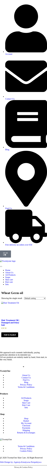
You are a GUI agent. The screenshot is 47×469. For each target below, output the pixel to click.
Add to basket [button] (10, 335)
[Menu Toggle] (1, 266)
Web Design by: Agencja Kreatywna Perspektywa (20, 462)
